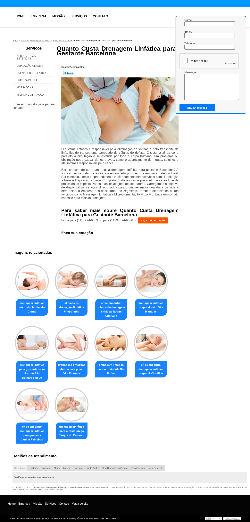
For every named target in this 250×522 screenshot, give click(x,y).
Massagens (25, 87)
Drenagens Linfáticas (32, 73)
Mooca (67, 468)
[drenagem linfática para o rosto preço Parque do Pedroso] (71, 405)
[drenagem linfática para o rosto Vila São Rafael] (111, 343)
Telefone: (188, 43)
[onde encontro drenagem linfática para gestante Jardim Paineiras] (32, 405)
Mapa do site (80, 503)
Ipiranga (46, 468)
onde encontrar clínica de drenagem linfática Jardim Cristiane (111, 309)
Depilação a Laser (30, 65)
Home (20, 16)
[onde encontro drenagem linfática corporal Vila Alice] (151, 343)
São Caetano (138, 468)
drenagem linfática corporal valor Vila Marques (150, 307)
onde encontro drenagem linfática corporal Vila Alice (150, 369)
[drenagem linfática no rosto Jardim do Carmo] (32, 281)
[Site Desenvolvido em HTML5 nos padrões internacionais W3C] (213, 518)
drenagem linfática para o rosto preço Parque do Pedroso (71, 431)
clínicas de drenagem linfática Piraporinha (71, 307)
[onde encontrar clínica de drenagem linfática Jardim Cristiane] (111, 281)
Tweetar (68, 73)
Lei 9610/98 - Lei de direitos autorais (46, 489)
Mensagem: (188, 85)
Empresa (38, 16)
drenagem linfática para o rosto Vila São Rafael (111, 369)
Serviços (79, 16)
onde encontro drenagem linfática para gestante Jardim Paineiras (32, 433)
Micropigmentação (30, 94)
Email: (188, 31)
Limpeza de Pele (28, 80)
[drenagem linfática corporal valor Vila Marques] (151, 281)
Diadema (33, 468)
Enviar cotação (197, 107)
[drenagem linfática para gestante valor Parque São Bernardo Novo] (32, 343)
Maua (57, 468)
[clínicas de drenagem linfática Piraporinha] (71, 281)
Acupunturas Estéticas (26, 57)
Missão (58, 16)
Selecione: (19, 468)
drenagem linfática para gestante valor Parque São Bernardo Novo (32, 371)
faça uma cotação (153, 220)
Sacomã (78, 468)
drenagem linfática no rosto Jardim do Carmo (32, 307)
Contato (100, 16)
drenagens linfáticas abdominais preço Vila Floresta (71, 369)
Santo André (92, 468)
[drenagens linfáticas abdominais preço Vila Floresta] (71, 343)
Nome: (188, 19)
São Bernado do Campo (115, 468)
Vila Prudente (156, 468)
